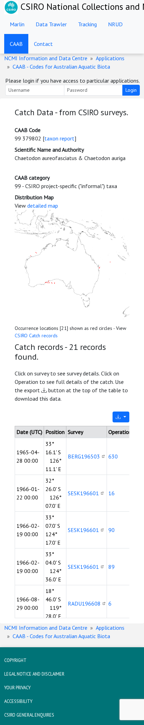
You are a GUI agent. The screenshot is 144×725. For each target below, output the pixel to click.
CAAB (16, 43)
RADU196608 (84, 603)
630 (113, 456)
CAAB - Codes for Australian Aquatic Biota (61, 66)
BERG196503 (84, 456)
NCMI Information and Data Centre (45, 58)
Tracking (87, 24)
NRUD (115, 24)
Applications (110, 58)
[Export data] (121, 417)
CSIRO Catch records (36, 335)
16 (111, 493)
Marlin (17, 24)
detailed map (42, 205)
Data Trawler (51, 24)
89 (111, 566)
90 (111, 529)
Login (131, 90)
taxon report (59, 138)
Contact (43, 43)
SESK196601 (83, 493)
